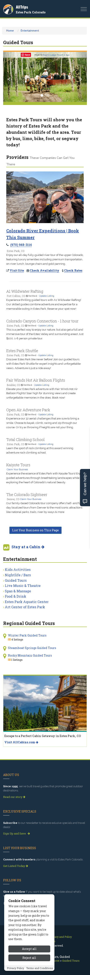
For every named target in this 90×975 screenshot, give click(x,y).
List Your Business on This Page (35, 530)
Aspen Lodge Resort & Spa (56, 55)
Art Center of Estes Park (25, 607)
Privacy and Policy (60, 936)
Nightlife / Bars (18, 575)
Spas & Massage (18, 591)
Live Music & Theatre (23, 585)
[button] (9, 77)
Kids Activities (18, 569)
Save (27, 54)
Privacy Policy (15, 968)
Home (10, 30)
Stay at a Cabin (26, 546)
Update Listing (46, 296)
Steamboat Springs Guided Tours (32, 648)
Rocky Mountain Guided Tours (30, 655)
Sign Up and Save (15, 833)
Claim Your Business (17, 469)
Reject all (29, 958)
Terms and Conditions (39, 968)
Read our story (13, 797)
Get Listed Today (14, 866)
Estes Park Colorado (30, 12)
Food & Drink (15, 596)
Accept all (29, 949)
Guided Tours (16, 580)
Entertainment (30, 30)
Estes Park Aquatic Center (27, 601)
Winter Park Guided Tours (27, 635)
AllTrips (22, 7)
